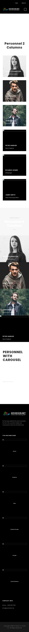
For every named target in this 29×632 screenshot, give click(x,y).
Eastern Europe (15, 529)
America (14, 477)
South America (14, 581)
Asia (14, 503)
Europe (14, 555)
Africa (14, 451)
